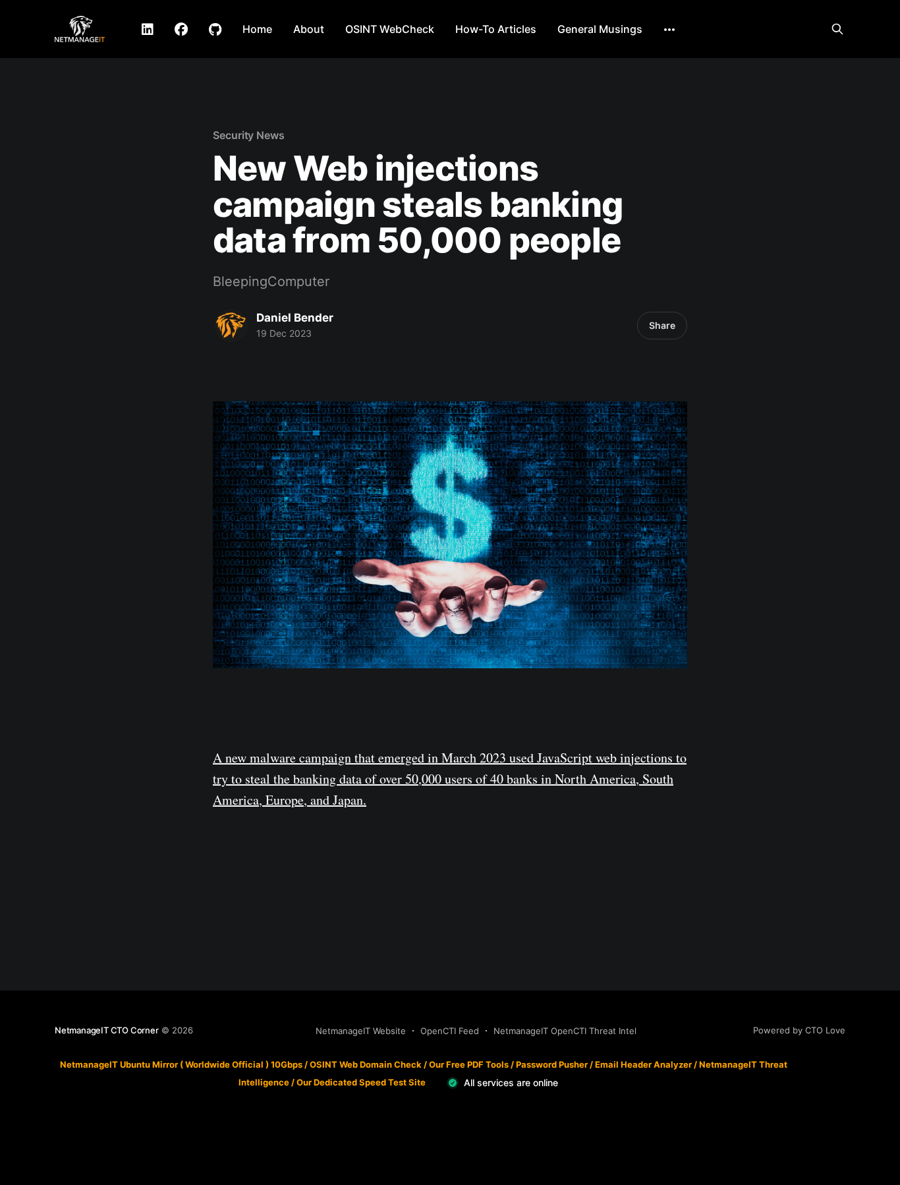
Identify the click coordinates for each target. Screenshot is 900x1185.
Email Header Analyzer (643, 1064)
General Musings (599, 29)
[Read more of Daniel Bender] (231, 325)
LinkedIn (148, 29)
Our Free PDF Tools (469, 1064)
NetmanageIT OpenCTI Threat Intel (564, 1031)
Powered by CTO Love (799, 1030)
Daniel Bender (294, 317)
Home (257, 29)
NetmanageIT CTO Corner (107, 1030)
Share (662, 325)
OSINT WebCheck (389, 29)
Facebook (181, 29)
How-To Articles (495, 29)
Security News (249, 135)
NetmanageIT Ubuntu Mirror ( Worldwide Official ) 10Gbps (181, 1064)
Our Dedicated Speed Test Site (361, 1082)
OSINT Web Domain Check (366, 1064)
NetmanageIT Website (361, 1031)
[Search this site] (837, 29)
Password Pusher (552, 1064)
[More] (669, 30)
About (308, 29)
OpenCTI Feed (449, 1031)
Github (215, 29)
